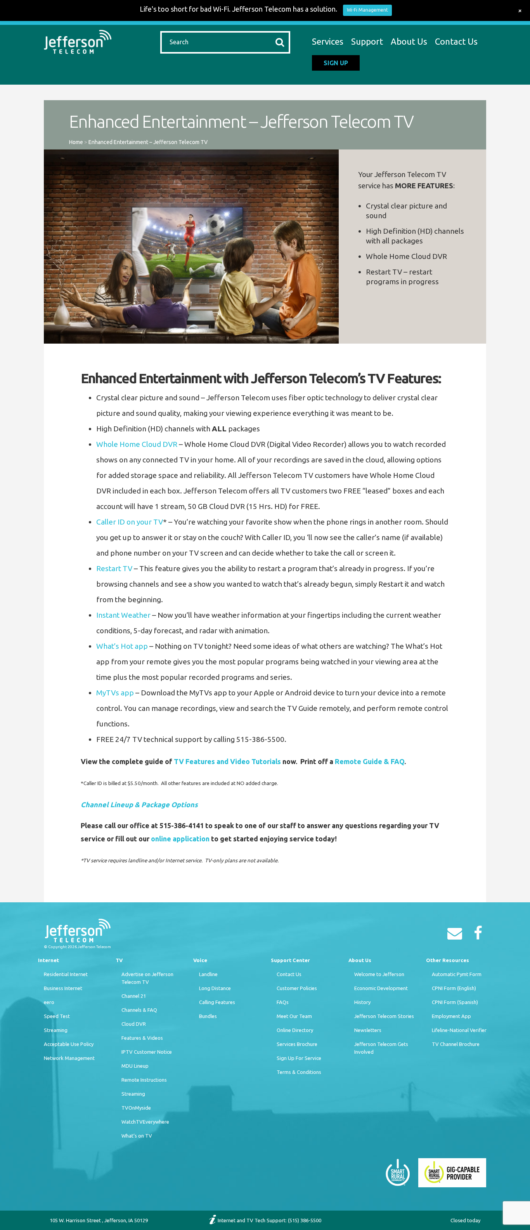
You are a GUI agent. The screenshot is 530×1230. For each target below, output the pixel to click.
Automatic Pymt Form (457, 974)
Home (76, 142)
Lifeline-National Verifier (459, 1030)
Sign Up (336, 62)
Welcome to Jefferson (379, 974)
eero (49, 1002)
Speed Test (57, 1016)
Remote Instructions (144, 1079)
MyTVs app (115, 692)
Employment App (451, 1016)
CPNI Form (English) (454, 988)
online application (180, 839)
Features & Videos (142, 1038)
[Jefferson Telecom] (78, 40)
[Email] (456, 935)
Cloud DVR (133, 1024)
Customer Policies (297, 988)
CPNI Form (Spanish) (455, 1002)
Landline (208, 974)
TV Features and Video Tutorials (227, 761)
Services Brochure (297, 1044)
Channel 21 (133, 996)
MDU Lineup (135, 1065)
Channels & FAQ (139, 1010)
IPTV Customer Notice (146, 1052)
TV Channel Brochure (456, 1044)
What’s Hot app (122, 646)
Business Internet (63, 988)
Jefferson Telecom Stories (384, 1016)
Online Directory (295, 1030)
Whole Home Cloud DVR (136, 444)
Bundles (208, 1016)
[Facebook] (480, 935)
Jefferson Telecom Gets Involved (381, 1048)
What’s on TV (136, 1135)
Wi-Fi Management (367, 9)
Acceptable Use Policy (69, 1044)
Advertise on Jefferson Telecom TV (147, 978)
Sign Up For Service (299, 1058)
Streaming (56, 1030)
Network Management (69, 1058)
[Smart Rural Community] (397, 1171)
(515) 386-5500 (304, 1220)
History (362, 1002)
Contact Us (456, 41)
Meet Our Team (294, 1016)
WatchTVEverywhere (145, 1121)
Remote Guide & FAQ (369, 761)
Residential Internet (66, 974)
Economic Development (381, 988)
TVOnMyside (136, 1107)
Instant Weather (123, 615)
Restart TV (114, 568)
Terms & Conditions (299, 1072)
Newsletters (367, 1030)
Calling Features (217, 1002)
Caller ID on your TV (129, 522)
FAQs (283, 1002)
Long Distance (215, 988)
